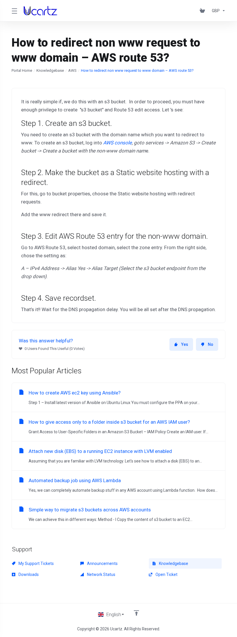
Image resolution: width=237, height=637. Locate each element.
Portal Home (22, 70)
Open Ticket (166, 574)
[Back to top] (136, 613)
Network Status (100, 574)
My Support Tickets (36, 563)
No (210, 344)
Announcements (102, 563)
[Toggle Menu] (14, 11)
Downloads (28, 574)
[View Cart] (203, 10)
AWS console (117, 143)
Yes (184, 344)
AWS (72, 70)
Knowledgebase (50, 70)
